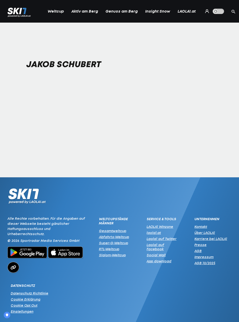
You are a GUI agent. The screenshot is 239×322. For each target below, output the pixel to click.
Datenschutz (23, 286)
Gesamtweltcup (112, 231)
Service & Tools (161, 219)
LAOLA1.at (187, 11)
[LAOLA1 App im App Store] (65, 253)
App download (159, 261)
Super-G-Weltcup (113, 243)
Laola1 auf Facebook (155, 247)
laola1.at (154, 233)
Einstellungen (22, 311)
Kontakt (200, 227)
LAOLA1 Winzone (160, 227)
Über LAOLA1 (204, 233)
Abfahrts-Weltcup (114, 237)
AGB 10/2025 (204, 263)
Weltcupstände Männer (113, 221)
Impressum (204, 257)
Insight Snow (157, 11)
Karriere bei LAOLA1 (210, 239)
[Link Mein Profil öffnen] (206, 11)
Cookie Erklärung (25, 299)
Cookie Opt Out (24, 305)
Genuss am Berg (121, 11)
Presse (200, 245)
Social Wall (156, 255)
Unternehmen (206, 219)
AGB (198, 251)
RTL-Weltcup (109, 249)
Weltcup (56, 11)
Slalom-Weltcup (112, 255)
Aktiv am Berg (84, 11)
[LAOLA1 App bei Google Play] (27, 253)
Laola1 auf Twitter (161, 239)
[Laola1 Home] (26, 197)
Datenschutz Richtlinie (29, 293)
